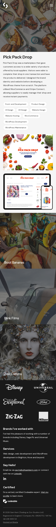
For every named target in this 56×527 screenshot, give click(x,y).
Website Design (38, 110)
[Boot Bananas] (28, 241)
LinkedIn (18, 473)
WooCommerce (31, 116)
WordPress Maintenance (15, 127)
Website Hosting (12, 116)
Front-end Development (15, 104)
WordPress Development (16, 122)
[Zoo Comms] (28, 352)
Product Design (38, 104)
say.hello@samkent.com (26, 470)
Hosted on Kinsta (10, 522)
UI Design (9, 110)
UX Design (22, 110)
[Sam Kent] (5, 5)
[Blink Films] (28, 296)
